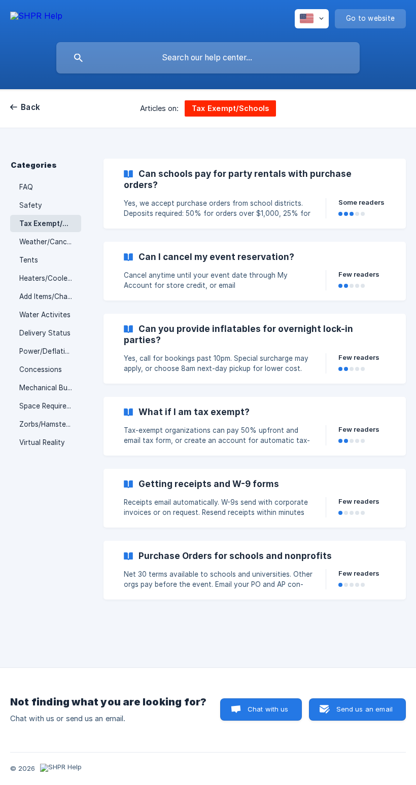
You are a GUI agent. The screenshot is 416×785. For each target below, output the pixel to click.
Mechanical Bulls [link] (46, 388)
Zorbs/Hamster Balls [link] (50, 424)
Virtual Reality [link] (42, 442)
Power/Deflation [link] (46, 351)
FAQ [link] (26, 187)
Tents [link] (28, 260)
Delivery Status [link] (45, 333)
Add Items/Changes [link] (50, 296)
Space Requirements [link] (50, 406)
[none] (36, 17)
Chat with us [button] (268, 709)
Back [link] (30, 107)
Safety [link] (30, 205)
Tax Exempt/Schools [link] (50, 223)
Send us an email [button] (364, 709)
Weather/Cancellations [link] (50, 242)
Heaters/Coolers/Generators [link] (50, 278)
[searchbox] (208, 57)
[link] (254, 194)
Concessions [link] (40, 369)
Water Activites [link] (45, 315)
